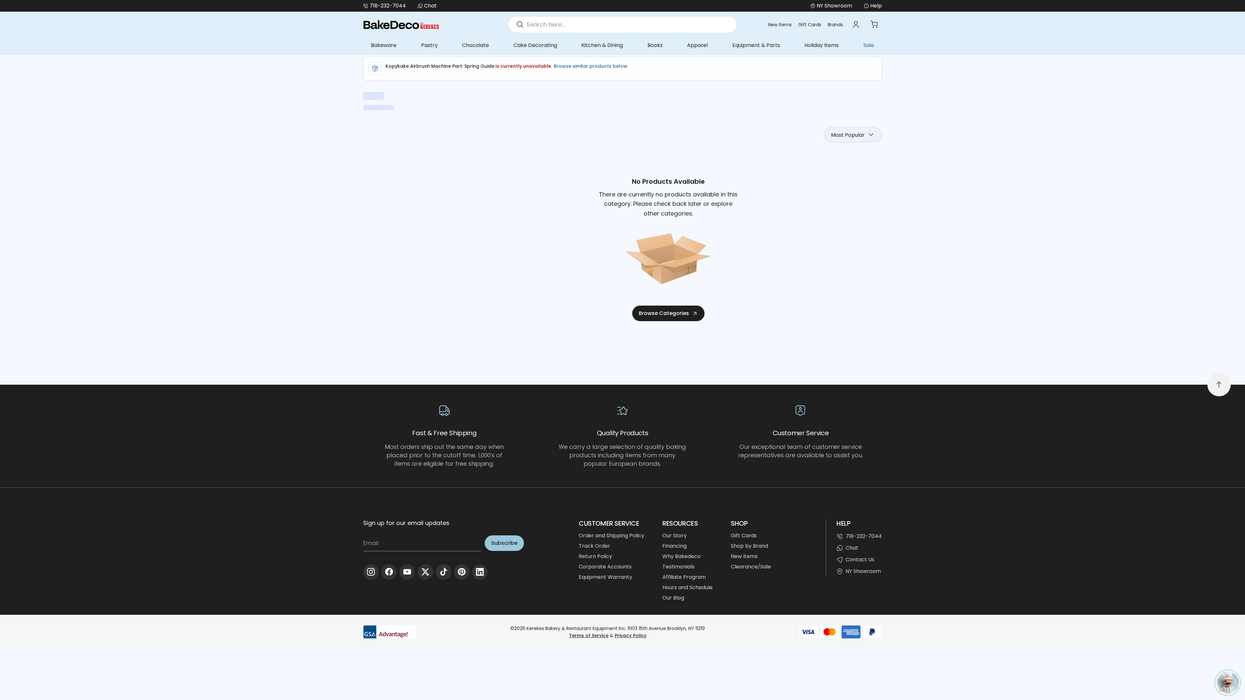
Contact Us (860, 559)
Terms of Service (589, 635)
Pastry (429, 45)
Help (876, 5)
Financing (674, 546)
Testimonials (678, 566)
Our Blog (673, 597)
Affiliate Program (684, 577)
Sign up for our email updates (406, 523)
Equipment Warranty (605, 577)
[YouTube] (407, 572)
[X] (425, 572)
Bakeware (384, 45)
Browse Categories (664, 313)
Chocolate (475, 45)
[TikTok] (443, 572)
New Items (780, 24)
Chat (430, 5)
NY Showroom (863, 571)
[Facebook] (389, 572)
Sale (868, 45)
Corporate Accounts (605, 566)
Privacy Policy (630, 635)
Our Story (674, 535)
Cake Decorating (535, 45)
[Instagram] (371, 572)
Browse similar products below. (590, 66)
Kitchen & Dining (602, 45)
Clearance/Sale (751, 566)
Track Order (594, 546)
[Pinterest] (461, 572)
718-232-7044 (388, 5)
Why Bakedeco (681, 556)
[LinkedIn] (480, 572)
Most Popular (848, 135)
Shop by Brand (749, 546)
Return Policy (595, 556)
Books (655, 45)
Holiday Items (821, 45)
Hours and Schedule (687, 587)
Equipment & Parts (756, 45)
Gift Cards (809, 24)
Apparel (697, 45)
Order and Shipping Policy (611, 535)
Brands (835, 24)
